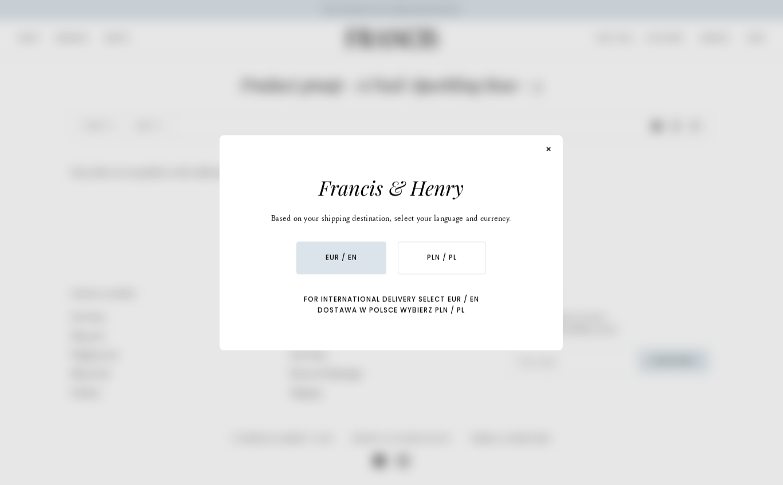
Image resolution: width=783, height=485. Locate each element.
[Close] (549, 149)
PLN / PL (442, 257)
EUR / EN (341, 257)
